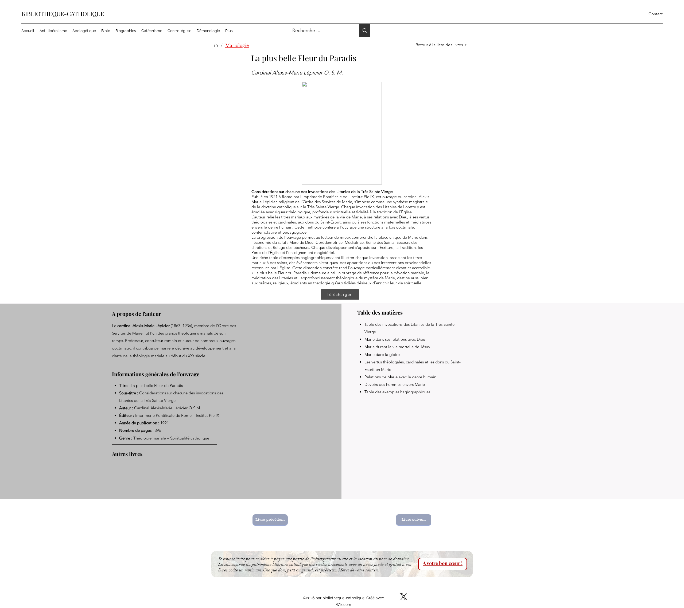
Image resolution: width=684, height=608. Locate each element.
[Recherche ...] (364, 30)
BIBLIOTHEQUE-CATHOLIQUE (62, 14)
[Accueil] (216, 45)
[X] (404, 597)
